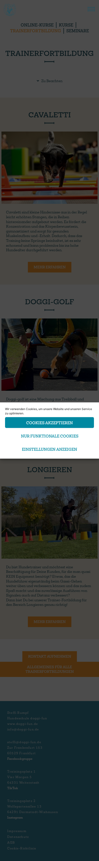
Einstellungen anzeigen (49, 448)
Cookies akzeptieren (49, 422)
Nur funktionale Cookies (49, 435)
